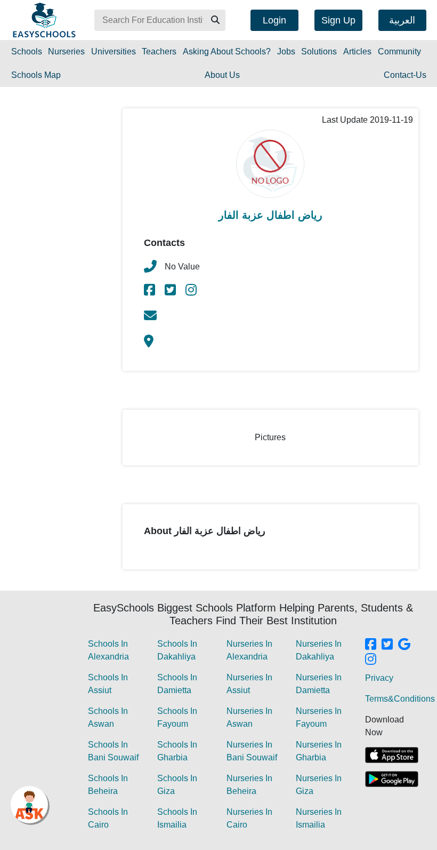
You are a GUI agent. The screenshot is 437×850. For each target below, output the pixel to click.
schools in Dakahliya (177, 650)
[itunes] (391, 755)
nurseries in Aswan (249, 717)
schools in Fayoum (177, 717)
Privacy (379, 677)
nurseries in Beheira (249, 785)
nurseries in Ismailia (319, 818)
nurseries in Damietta (319, 684)
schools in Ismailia (177, 818)
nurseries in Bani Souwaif (251, 751)
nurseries (66, 51)
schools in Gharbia (177, 751)
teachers (159, 51)
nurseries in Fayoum (319, 717)
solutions (319, 51)
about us (222, 75)
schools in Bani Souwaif (113, 751)
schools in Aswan (108, 717)
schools (26, 51)
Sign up (338, 20)
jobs (286, 51)
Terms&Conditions (400, 698)
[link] (150, 291)
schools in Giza (177, 785)
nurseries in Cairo (249, 818)
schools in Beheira (108, 785)
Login (274, 20)
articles (357, 51)
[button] (214, 20)
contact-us (405, 75)
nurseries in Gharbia (319, 751)
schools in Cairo (108, 818)
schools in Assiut (108, 684)
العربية (402, 20)
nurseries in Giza (319, 785)
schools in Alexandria (108, 650)
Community (399, 51)
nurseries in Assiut (249, 684)
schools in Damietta (177, 684)
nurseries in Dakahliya (319, 650)
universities (113, 51)
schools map (36, 75)
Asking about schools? (227, 51)
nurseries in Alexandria (249, 650)
